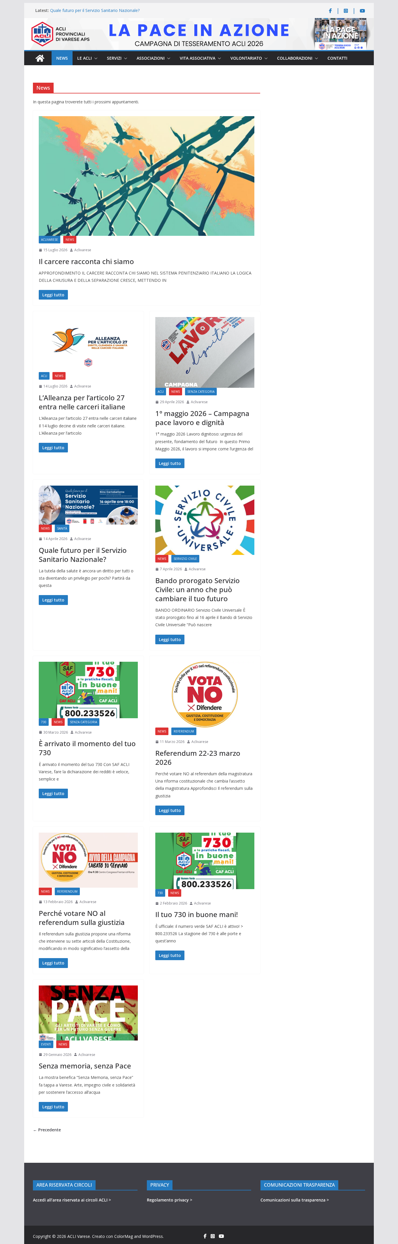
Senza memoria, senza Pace (85, 1065)
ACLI (44, 376)
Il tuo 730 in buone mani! (196, 914)
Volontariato (246, 58)
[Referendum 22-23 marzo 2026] (204, 695)
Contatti (337, 58)
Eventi (46, 1044)
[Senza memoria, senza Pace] (88, 1012)
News (62, 58)
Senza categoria (200, 392)
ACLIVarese (49, 240)
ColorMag (123, 1236)
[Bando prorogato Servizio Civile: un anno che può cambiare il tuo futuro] (204, 520)
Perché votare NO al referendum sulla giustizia (82, 917)
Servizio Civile (185, 559)
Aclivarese (82, 249)
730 (43, 722)
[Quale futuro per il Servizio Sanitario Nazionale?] (88, 505)
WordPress (152, 1236)
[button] (95, 58)
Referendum (184, 731)
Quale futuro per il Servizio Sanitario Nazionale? (95, 10)
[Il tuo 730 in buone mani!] (204, 861)
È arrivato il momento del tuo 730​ (87, 748)
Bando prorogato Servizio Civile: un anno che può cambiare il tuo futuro (197, 589)
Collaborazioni (294, 58)
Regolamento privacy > (169, 1200)
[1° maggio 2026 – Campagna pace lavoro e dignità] (204, 352)
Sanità (62, 528)
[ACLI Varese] (199, 21)
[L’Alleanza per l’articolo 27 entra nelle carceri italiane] (88, 344)
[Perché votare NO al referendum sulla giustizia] (88, 860)
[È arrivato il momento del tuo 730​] (88, 690)
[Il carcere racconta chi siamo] (146, 176)
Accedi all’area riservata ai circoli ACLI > (72, 1200)
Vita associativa (197, 58)
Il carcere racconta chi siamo (86, 261)
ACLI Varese (78, 1236)
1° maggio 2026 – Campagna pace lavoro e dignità (202, 417)
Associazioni (151, 58)
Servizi (114, 58)
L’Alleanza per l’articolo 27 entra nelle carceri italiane (82, 402)
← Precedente (47, 1129)
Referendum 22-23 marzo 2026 (197, 757)
